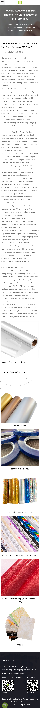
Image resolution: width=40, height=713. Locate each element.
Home (8, 24)
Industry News (23, 24)
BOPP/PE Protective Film (20, 469)
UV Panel (20, 645)
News (15, 24)
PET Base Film (19, 218)
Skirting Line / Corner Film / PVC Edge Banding (20, 555)
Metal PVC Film (20, 426)
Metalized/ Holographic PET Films (20, 512)
